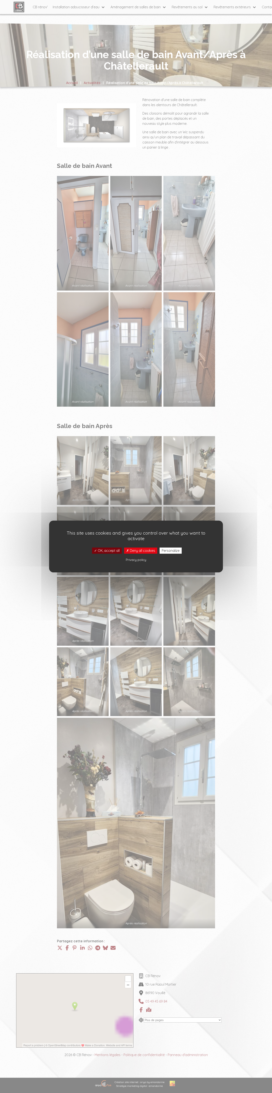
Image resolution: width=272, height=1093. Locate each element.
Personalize (171, 550)
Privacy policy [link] (136, 560)
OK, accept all (108, 550)
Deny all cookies (142, 550)
